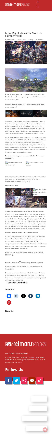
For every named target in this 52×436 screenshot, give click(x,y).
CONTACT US (37, 408)
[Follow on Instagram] (24, 380)
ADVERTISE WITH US (34, 418)
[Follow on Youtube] (32, 380)
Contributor (11, 40)
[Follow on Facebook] (8, 380)
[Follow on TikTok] (39, 380)
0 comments (39, 40)
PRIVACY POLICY (36, 428)
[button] (12, 114)
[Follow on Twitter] (16, 380)
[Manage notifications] (45, 429)
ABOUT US (39, 398)
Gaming (30, 40)
